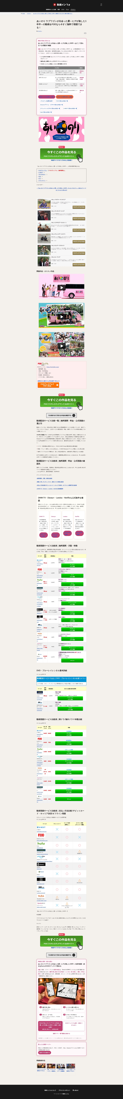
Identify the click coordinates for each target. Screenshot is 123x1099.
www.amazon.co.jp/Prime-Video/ (40, 604)
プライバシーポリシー (64, 1090)
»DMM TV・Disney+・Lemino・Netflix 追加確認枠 (50, 488)
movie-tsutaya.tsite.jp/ (42, 854)
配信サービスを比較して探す (46, 96)
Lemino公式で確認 (67, 533)
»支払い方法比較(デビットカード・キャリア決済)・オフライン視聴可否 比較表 (57, 485)
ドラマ (62, 9)
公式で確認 (72, 603)
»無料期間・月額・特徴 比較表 (44, 478)
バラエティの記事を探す (46, 101)
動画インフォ (66, 1093)
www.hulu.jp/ (40, 847)
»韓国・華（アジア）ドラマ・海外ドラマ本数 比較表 (50, 481)
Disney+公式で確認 (55, 535)
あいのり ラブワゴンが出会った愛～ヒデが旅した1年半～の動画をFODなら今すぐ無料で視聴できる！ (53, 13)
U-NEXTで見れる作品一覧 (70, 108)
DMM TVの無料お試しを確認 (64, 96)
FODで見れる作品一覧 (62, 101)
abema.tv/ (39, 613)
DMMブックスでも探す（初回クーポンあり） (74, 1024)
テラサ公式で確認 (72, 638)
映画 (59, 9)
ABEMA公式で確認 (72, 612)
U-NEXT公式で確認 (72, 565)
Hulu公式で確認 (72, 584)
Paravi (72, 660)
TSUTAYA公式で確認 (72, 593)
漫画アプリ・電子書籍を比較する (61, 1033)
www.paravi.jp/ (40, 876)
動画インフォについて (50, 1090)
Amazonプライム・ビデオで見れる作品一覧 (51, 104)
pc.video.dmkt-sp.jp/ (41, 900)
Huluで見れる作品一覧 (46, 112)
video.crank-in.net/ (41, 907)
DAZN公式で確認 (72, 620)
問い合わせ (75, 1090)
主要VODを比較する (44, 1052)
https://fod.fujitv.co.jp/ (42, 840)
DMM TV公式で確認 (43, 535)
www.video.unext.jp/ (41, 831)
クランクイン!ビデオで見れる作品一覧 (50, 108)
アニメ (67, 9)
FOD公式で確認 (72, 575)
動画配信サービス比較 (51, 9)
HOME (23, 13)
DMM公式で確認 (70, 708)
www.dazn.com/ (40, 883)
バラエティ (73, 9)
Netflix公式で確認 (79, 533)
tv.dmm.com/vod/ (41, 893)
